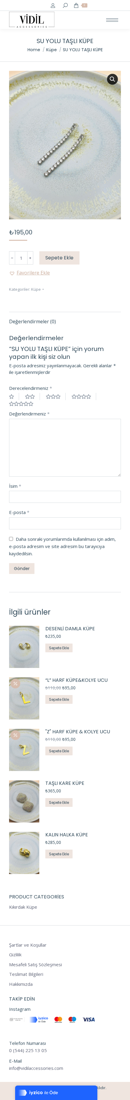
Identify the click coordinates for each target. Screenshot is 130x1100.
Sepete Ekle (59, 257)
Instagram (20, 1009)
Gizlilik (15, 954)
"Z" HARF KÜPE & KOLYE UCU (77, 732)
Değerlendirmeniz (29, 414)
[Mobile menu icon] (112, 20)
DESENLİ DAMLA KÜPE (70, 629)
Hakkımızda (21, 984)
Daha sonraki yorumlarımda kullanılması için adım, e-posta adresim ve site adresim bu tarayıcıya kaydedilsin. (62, 546)
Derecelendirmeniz (30, 388)
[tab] (65, 318)
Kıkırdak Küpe (23, 907)
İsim (15, 486)
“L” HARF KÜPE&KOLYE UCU (76, 680)
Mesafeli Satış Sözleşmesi (35, 964)
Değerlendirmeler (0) (32, 321)
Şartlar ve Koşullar (28, 945)
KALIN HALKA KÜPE (66, 835)
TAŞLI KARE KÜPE (64, 783)
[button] (29, 272)
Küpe (36, 289)
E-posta (19, 512)
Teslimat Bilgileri (26, 974)
